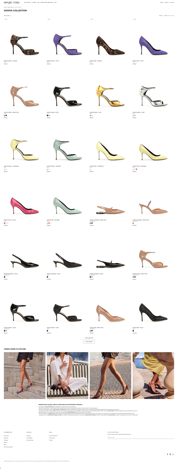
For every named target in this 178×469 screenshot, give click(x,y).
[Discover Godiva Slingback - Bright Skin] (110, 198)
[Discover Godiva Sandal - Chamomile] (24, 144)
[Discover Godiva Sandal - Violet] (67, 39)
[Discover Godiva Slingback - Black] (24, 251)
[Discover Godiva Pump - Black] (153, 305)
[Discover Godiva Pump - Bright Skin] (110, 305)
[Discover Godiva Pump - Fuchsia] (24, 198)
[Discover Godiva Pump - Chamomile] (110, 144)
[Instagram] (170, 454)
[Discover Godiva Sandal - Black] (67, 90)
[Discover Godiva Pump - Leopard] (110, 39)
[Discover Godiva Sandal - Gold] (110, 90)
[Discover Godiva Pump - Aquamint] (67, 198)
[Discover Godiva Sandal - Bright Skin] (24, 90)
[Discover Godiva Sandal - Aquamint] (67, 144)
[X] (173, 454)
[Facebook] (167, 454)
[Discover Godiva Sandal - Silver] (153, 90)
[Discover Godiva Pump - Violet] (153, 39)
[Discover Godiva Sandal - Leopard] (24, 39)
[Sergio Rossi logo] (11, 2)
